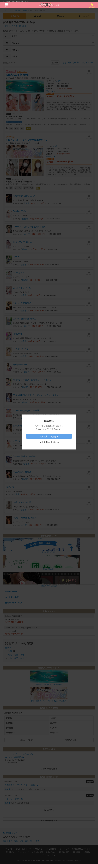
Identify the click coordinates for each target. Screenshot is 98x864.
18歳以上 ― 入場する (49, 436)
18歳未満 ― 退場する (49, 442)
